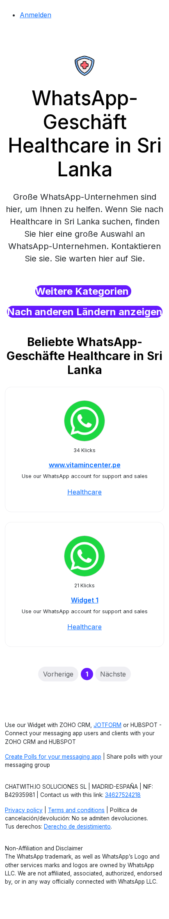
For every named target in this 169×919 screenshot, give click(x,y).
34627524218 (123, 795)
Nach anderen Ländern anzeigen (84, 312)
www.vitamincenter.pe (85, 465)
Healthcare (84, 492)
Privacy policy (24, 810)
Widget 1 (84, 600)
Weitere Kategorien (83, 291)
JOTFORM (107, 725)
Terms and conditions (76, 810)
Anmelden (35, 15)
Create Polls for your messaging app (53, 756)
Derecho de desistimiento (77, 826)
